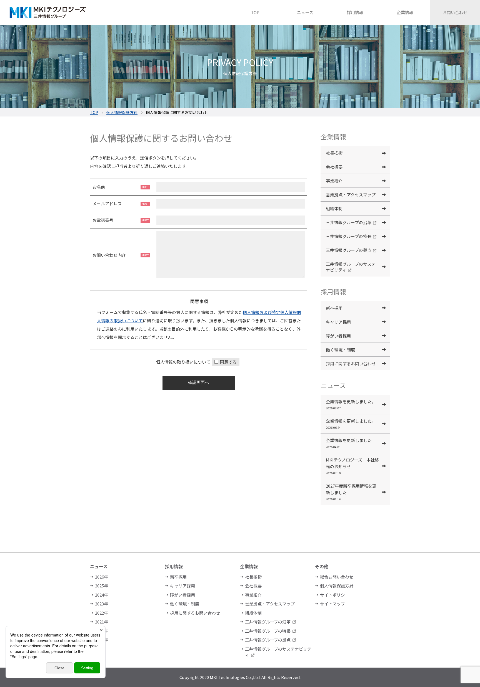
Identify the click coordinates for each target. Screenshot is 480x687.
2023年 (101, 604)
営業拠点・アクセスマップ (351, 194)
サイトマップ (332, 604)
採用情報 (174, 566)
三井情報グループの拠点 (348, 250)
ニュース (99, 566)
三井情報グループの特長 (348, 236)
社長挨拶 (334, 153)
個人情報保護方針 (122, 112)
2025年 (101, 586)
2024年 (101, 595)
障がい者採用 (338, 336)
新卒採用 (334, 308)
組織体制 (334, 208)
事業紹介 (334, 181)
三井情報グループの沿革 (348, 222)
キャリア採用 (338, 322)
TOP (94, 112)
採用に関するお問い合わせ (351, 363)
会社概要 (334, 167)
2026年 (101, 577)
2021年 (101, 622)
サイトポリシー (334, 595)
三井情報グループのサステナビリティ (351, 267)
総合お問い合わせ (336, 577)
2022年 (101, 613)
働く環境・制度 (340, 350)
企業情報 (249, 566)
